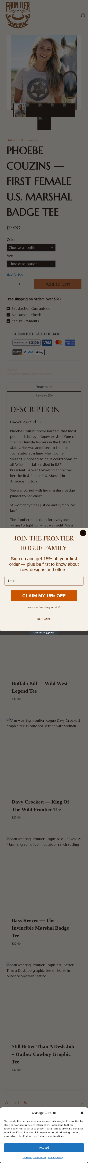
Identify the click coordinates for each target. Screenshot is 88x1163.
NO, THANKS (44, 619)
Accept (44, 1147)
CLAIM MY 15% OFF (44, 595)
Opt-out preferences (34, 1157)
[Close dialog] (83, 533)
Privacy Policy (55, 1157)
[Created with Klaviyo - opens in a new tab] (44, 633)
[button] (82, 1113)
